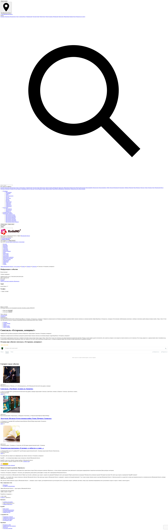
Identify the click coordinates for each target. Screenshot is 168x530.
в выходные (15, 241)
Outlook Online (6, 325)
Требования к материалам (9, 518)
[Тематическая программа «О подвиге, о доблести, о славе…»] (84, 434)
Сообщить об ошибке (8, 501)
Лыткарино (121, 187)
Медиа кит (5, 527)
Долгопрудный (35, 16)
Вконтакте (5, 485)
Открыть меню (4, 224)
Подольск (3, 188)
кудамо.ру (3, 497)
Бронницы (7, 16)
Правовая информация (8, 511)
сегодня (7, 241)
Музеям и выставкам (7, 519)
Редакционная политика (8, 509)
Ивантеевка (66, 16)
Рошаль (19, 188)
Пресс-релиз (6, 508)
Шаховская (61, 188)
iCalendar (5, 322)
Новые (2, 351)
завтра (11, 241)
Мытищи (131, 187)
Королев (78, 187)
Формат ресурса (6, 512)
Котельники (82, 187)
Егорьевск (50, 16)
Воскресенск (13, 16)
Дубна (46, 16)
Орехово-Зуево (151, 187)
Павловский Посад (159, 187)
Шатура (57, 188)
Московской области (25, 235)
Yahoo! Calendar (6, 327)
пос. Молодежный (81, 188)
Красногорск (96, 187)
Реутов (15, 188)
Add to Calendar (38, 320)
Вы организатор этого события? (8, 465)
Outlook (5, 324)
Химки (43, 188)
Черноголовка (49, 188)
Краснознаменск (102, 187)
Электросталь (74, 188)
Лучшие (7, 351)
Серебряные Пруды (25, 188)
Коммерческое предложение (9, 526)
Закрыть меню (11, 224)
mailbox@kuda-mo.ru (7, 504)
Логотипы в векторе (7, 528)
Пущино (12, 188)
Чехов (53, 188)
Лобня (108, 187)
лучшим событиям (5, 239)
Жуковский (55, 16)
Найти (2, 226)
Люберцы (127, 187)
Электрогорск (67, 188)
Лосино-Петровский (114, 187)
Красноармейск (89, 187)
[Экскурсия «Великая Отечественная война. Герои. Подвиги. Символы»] (84, 404)
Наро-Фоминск (136, 187)
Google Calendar (6, 323)
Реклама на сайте (7, 524)
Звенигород (61, 16)
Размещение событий (8, 516)
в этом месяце (21, 241)
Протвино (7, 188)
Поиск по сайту (4, 1)
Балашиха (3, 16)
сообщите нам (26, 461)
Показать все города (80, 16)
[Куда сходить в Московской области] (15, 234)
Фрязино (40, 188)
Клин (74, 16)
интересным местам (6, 238)
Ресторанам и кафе (7, 520)
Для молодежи (4, 315)
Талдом (36, 188)
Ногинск (143, 187)
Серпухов (32, 188)
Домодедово (42, 16)
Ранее (12, 351)
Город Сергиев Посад (21, 16)
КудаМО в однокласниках (9, 486)
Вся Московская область (7, 14)
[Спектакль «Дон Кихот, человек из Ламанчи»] (84, 374)
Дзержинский (29, 16)
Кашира (71, 16)
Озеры (146, 187)
